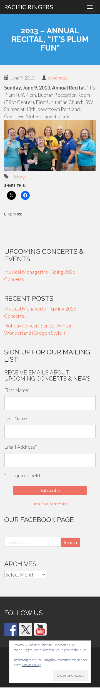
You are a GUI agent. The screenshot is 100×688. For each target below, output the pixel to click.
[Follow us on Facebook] (11, 629)
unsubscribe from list (50, 504)
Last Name (15, 418)
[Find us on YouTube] (40, 629)
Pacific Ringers (28, 7)
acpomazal (58, 77)
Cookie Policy (31, 665)
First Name (17, 390)
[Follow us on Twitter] (25, 629)
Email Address (20, 447)
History (17, 176)
